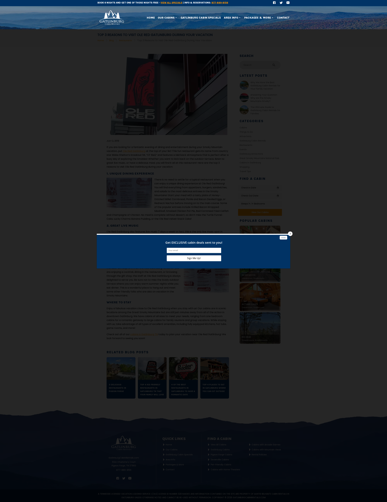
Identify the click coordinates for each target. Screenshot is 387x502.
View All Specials (171, 2)
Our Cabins (166, 17)
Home (151, 17)
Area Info (231, 17)
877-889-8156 (219, 2)
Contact (283, 17)
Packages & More (257, 17)
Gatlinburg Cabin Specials (201, 17)
